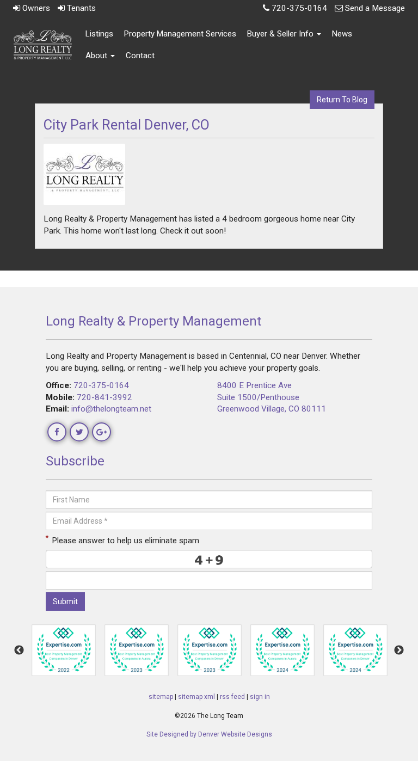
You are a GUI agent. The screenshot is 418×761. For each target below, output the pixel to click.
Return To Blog (342, 99)
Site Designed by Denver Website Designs (209, 734)
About (97, 55)
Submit (65, 601)
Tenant (80, 8)
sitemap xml (196, 697)
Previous (19, 650)
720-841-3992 (104, 397)
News (342, 34)
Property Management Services (180, 34)
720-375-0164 (101, 385)
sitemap (161, 697)
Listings (99, 34)
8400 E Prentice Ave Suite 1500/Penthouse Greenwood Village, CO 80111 (271, 397)
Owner (35, 8)
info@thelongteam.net (111, 409)
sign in (260, 697)
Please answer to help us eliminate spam (122, 539)
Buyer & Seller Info (281, 34)
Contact (140, 55)
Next (399, 650)
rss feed (232, 697)
